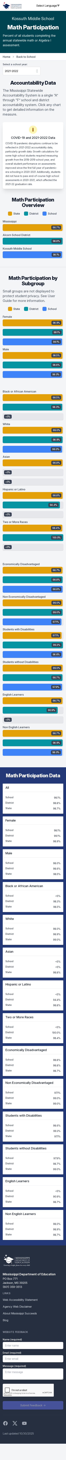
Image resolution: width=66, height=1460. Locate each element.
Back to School (26, 56)
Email (12, 1352)
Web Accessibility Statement (20, 1299)
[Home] (12, 5)
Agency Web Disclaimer (17, 1306)
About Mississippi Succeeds (20, 1313)
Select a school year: (15, 64)
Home (6, 56)
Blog (5, 1320)
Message (14, 1366)
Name (12, 1339)
